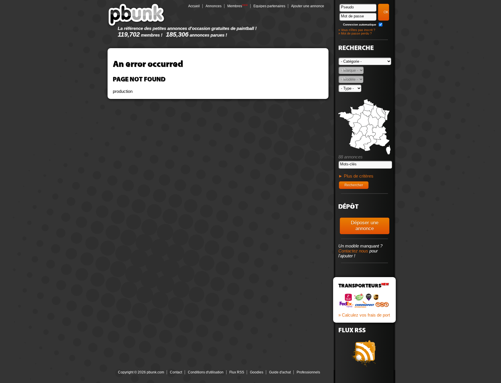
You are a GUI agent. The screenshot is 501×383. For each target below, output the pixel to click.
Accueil (194, 6)
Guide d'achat (280, 372)
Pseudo (347, 7)
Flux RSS (236, 372)
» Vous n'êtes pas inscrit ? (356, 30)
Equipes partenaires (269, 6)
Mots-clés (348, 164)
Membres (234, 6)
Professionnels (308, 372)
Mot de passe (352, 16)
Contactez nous (353, 250)
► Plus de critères (355, 176)
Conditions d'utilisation (206, 372)
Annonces (214, 6)
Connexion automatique (359, 24)
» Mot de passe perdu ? (355, 33)
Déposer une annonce (364, 225)
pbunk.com (137, 14)
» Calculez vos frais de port (364, 314)
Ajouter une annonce (307, 6)
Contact (176, 372)
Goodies (256, 372)
